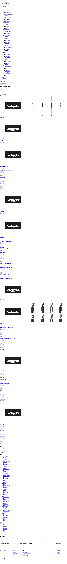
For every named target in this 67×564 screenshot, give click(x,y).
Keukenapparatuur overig (6, 485)
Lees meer (8, 544)
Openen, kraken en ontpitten (6, 461)
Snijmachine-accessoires (6, 488)
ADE (4, 524)
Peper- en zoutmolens (4, 466)
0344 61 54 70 (2, 81)
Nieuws (14, 550)
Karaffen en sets (5, 470)
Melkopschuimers (5, 504)
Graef (58, 552)
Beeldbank (14, 552)
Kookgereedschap (4, 457)
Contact (14, 549)
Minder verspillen (5, 514)
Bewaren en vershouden (6, 510)
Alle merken (58, 553)
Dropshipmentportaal (15, 553)
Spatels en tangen (5, 459)
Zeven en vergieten (5, 464)
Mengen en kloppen (5, 492)
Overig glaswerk (5, 471)
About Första (4, 6)
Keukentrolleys (26, 552)
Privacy (14, 554)
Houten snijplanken (5, 478)
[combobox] (3, 83)
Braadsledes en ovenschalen (6, 475)
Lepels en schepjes (5, 462)
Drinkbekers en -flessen (6, 511)
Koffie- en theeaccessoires (6, 505)
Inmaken (4, 519)
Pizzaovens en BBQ (26, 550)
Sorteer (1, 95)
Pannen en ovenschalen (5, 473)
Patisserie (4, 499)
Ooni (57, 549)
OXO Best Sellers (5, 516)
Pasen (4, 518)
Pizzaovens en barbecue (5, 479)
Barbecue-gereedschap (6, 481)
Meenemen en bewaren (5, 509)
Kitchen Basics (5, 529)
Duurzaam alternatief (6, 515)
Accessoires (4, 472)
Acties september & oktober (5, 456)
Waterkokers (4, 490)
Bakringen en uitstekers (6, 498)
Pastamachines (5, 487)
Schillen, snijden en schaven (6, 458)
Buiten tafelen (5, 482)
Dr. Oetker (4, 525)
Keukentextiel (5, 494)
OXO (4, 530)
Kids (4, 520)
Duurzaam (3, 513)
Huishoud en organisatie (5, 506)
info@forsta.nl (6, 81)
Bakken (3, 496)
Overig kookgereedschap (6, 465)
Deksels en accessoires (6, 476)
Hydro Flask (58, 550)
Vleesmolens (5, 489)
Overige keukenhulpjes (6, 495)
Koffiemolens (5, 503)
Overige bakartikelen (6, 501)
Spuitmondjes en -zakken (6, 500)
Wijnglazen (4, 468)
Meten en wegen (5, 463)
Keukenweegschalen (5, 486)
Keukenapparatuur (4, 483)
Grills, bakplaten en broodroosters (7, 484)
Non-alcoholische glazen (6, 469)
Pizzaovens (4, 480)
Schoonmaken (5, 508)
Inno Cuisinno (5, 528)
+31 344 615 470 (2, 550)
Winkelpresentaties (5, 517)
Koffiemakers (5, 502)
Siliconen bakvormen (6, 497)
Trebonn (4, 531)
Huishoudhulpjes (5, 507)
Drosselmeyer (5, 526)
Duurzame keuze (5, 477)
